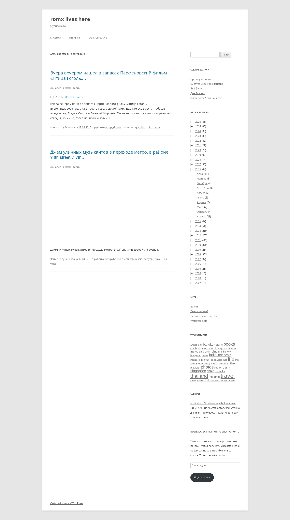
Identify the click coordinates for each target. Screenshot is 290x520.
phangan (195, 367)
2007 (198, 259)
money (207, 363)
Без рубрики (113, 127)
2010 (198, 245)
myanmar (223, 363)
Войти (194, 306)
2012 (198, 235)
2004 (198, 273)
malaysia (196, 363)
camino (207, 348)
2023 (198, 135)
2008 (198, 254)
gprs (201, 351)
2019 (198, 154)
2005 (198, 268)
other (232, 363)
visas (227, 380)
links (237, 360)
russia (156, 127)
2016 (198, 169)
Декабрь (202, 173)
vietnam (219, 380)
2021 (198, 145)
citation (232, 348)
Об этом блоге (98, 37)
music (138, 259)
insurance (195, 360)
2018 (198, 159)
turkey (193, 380)
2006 (198, 263)
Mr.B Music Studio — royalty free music (213, 403)
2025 (198, 126)
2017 (198, 164)
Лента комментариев (203, 316)
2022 (198, 140)
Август (201, 192)
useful (201, 380)
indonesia (224, 355)
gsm (220, 352)
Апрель (201, 202)
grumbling (140, 127)
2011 (198, 240)
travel (158, 259)
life (149, 127)
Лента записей (199, 311)
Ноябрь (202, 178)
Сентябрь (203, 188)
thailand (199, 376)
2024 (198, 131)
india (213, 355)
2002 (198, 282)
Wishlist (74, 37)
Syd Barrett (196, 88)
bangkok (209, 344)
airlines (193, 345)
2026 (198, 121)
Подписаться (202, 477)
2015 (198, 221)
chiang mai (220, 348)
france (194, 351)
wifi (233, 380)
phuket (217, 368)
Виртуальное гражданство (206, 83)
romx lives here (70, 19)
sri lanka (220, 371)
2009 (198, 249)
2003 (198, 278)
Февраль (202, 211)
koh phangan (216, 360)
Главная (55, 37)
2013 (198, 230)
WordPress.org (198, 320)
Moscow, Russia (74, 97)
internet (205, 359)
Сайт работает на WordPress (66, 503)
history (227, 351)
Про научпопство (201, 79)
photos (207, 367)
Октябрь (202, 183)
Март (200, 207)
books (229, 344)
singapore (198, 371)
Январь (201, 216)
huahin (205, 355)
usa (165, 259)
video (53, 263)
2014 (198, 226)
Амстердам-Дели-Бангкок (206, 98)
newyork (148, 259)
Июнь (200, 197)
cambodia (195, 348)
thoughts (214, 376)
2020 (198, 150)
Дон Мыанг (197, 93)
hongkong (195, 355)
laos (225, 360)
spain (210, 371)
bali (200, 344)
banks (219, 344)
